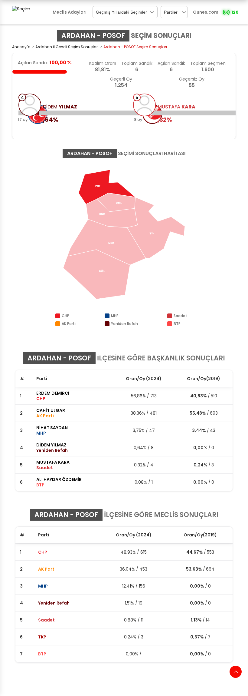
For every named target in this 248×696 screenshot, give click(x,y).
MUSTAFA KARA (53, 462)
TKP (42, 637)
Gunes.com (205, 12)
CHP (42, 552)
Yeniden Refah (54, 603)
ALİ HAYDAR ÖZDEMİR (59, 479)
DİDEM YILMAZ (51, 445)
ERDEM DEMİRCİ (52, 393)
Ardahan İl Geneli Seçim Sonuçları (67, 46)
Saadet (46, 620)
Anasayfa (21, 46)
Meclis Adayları (69, 12)
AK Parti (47, 569)
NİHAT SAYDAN (52, 428)
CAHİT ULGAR (50, 410)
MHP (43, 586)
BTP (42, 654)
